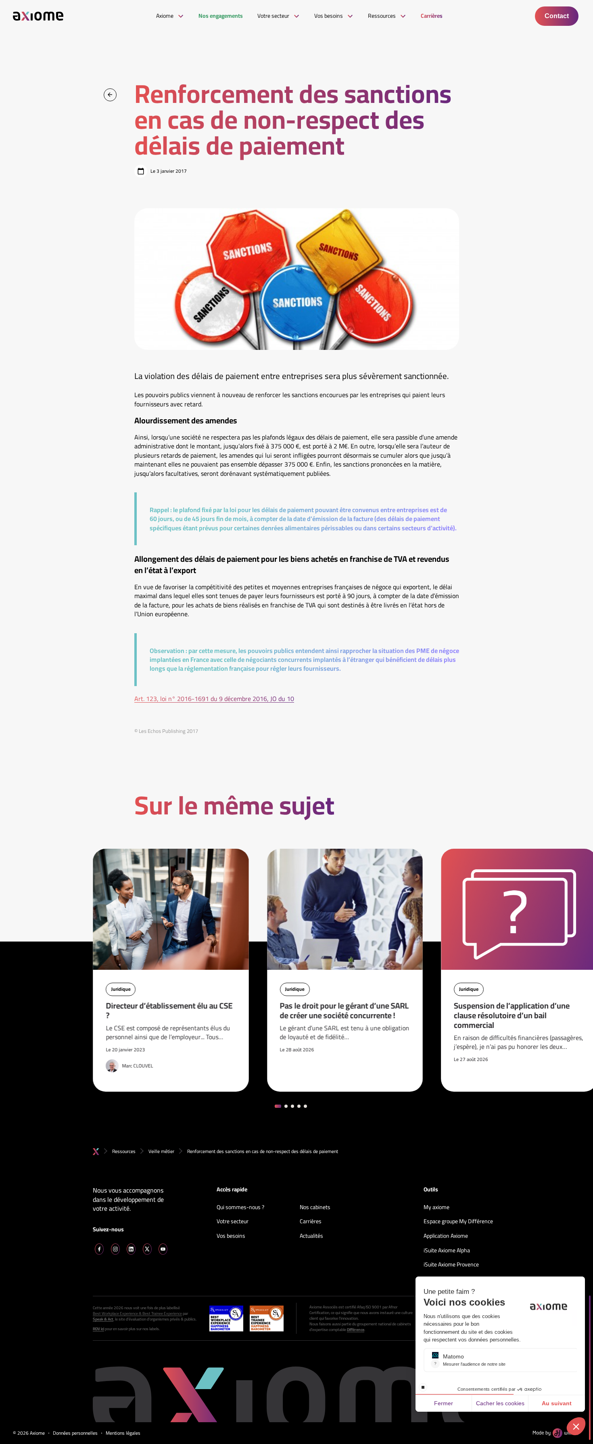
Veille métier (161, 1151)
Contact (557, 16)
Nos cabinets (315, 1207)
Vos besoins (231, 1236)
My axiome (436, 1207)
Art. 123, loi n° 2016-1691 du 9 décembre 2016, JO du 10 (214, 698)
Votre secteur (232, 1222)
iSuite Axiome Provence (451, 1265)
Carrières (311, 1222)
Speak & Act (103, 1319)
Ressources (124, 1151)
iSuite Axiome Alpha (447, 1251)
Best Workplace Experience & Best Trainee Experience (137, 1313)
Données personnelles (75, 1433)
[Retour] (110, 94)
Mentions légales (123, 1433)
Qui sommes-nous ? (240, 1207)
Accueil (96, 1151)
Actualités (311, 1236)
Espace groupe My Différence (458, 1222)
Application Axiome (446, 1236)
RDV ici (98, 1329)
